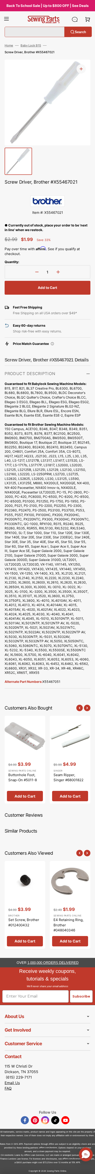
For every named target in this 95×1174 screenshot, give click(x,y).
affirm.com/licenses (71, 1158)
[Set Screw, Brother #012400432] (25, 905)
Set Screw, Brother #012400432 (23, 922)
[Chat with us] (75, 19)
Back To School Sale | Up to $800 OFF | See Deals (47, 5)
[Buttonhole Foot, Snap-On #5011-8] (25, 760)
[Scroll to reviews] (47, 190)
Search (80, 32)
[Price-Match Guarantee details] (52, 343)
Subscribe (81, 996)
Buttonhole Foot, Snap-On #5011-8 (22, 777)
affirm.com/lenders (48, 1147)
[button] (6, 19)
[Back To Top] (88, 1167)
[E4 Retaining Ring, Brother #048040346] (70, 905)
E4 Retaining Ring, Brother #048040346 (68, 925)
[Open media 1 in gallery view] (81, 68)
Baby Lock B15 (31, 45)
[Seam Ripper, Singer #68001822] (70, 760)
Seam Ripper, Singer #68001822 (68, 777)
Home (9, 45)
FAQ (8, 1088)
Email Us (12, 1082)
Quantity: (12, 262)
